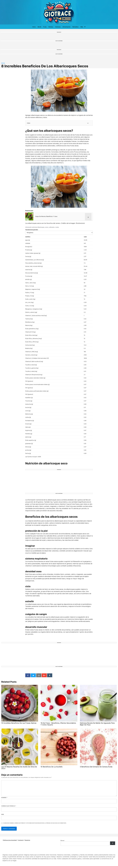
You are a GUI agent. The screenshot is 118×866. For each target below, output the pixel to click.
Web (2, 814)
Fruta (44, 27)
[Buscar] (112, 843)
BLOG (39, 27)
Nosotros (27, 840)
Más (82, 27)
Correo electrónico (8, 806)
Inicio (34, 27)
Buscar (62, 840)
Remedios (75, 27)
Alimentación (66, 27)
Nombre (4, 797)
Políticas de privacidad (10, 840)
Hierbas (50, 27)
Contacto (20, 840)
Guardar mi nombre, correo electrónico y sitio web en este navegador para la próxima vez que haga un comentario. (34, 823)
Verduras (58, 27)
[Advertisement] (59, 481)
